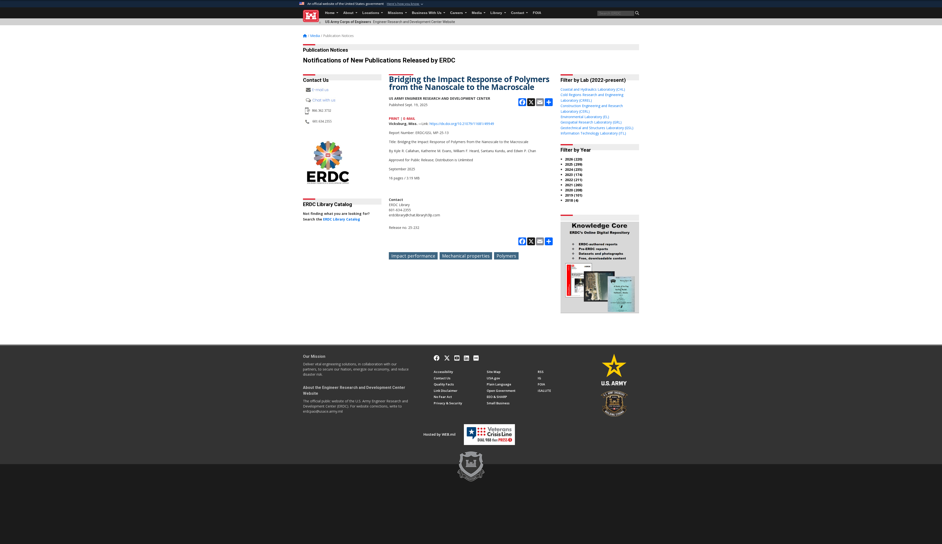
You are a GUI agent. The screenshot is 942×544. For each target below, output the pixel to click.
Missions (396, 13)
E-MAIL (409, 118)
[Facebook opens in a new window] (437, 358)
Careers (457, 13)
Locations (371, 13)
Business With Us (427, 13)
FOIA (537, 13)
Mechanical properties (466, 256)
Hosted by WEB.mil (439, 434)
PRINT (394, 118)
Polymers (506, 256)
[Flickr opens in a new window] (476, 358)
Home (330, 13)
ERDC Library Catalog (341, 219)
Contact (518, 13)
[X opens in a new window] (447, 358)
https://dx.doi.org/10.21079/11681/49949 (462, 123)
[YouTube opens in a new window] (456, 358)
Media (477, 13)
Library (496, 13)
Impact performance (413, 256)
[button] (405, 3)
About (348, 13)
